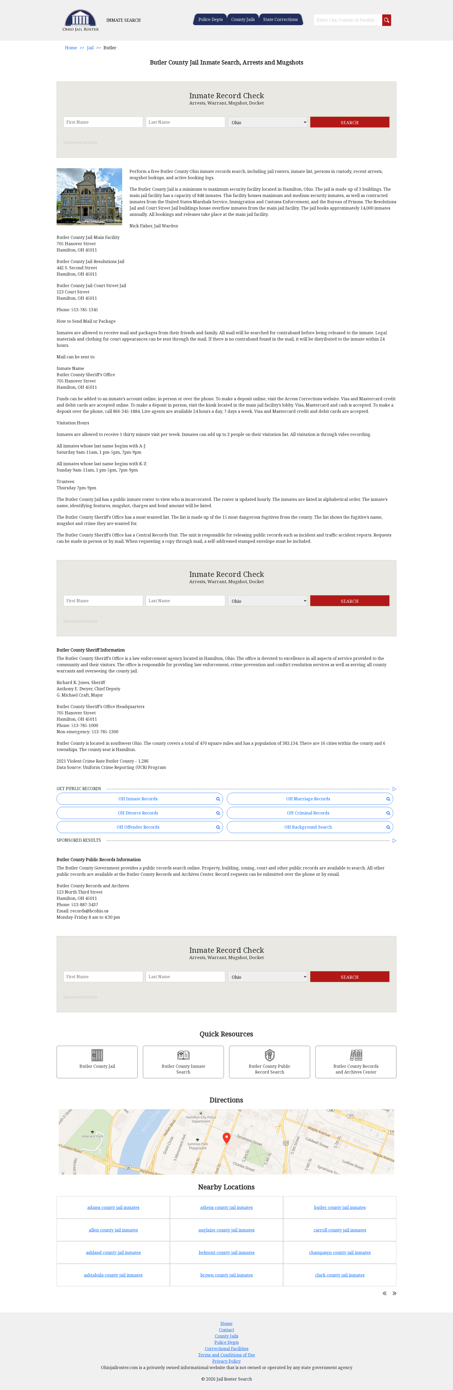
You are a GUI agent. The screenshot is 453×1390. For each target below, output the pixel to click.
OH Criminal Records (308, 813)
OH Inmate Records (138, 799)
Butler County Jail (97, 1066)
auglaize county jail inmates (226, 1230)
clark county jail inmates (340, 1275)
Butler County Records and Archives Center (356, 1069)
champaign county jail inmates (340, 1252)
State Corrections (280, 19)
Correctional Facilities (227, 1348)
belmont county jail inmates (227, 1252)
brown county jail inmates (226, 1275)
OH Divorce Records (138, 813)
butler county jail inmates (340, 1207)
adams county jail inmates (113, 1207)
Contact (226, 1330)
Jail (90, 48)
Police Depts (210, 19)
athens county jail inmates (226, 1207)
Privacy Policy (226, 1361)
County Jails (243, 19)
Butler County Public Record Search (269, 1069)
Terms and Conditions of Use (226, 1355)
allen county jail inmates (113, 1230)
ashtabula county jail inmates (113, 1275)
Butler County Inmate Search (183, 1069)
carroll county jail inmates (340, 1230)
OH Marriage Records (308, 799)
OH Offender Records (138, 827)
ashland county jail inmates (113, 1252)
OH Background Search (308, 827)
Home (71, 48)
